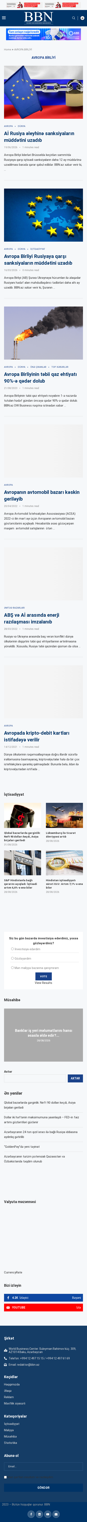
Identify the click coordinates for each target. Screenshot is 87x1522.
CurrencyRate (13, 1272)
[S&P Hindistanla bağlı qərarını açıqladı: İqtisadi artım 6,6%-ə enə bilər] (22, 862)
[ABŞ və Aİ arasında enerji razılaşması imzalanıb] (43, 573)
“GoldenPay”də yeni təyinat (22, 1147)
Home (7, 49)
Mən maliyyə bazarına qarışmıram (37, 968)
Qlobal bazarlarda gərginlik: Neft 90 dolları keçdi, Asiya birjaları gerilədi (22, 836)
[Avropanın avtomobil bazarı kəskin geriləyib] (43, 451)
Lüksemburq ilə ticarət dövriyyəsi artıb (61, 834)
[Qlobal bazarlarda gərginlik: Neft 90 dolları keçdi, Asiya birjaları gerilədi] (22, 815)
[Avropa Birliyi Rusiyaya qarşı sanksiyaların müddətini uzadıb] (43, 215)
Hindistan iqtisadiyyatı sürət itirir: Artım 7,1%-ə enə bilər (64, 884)
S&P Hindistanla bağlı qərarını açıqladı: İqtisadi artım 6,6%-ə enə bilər (20, 884)
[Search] (74, 18)
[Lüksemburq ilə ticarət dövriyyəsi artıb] (64, 815)
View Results (43, 983)
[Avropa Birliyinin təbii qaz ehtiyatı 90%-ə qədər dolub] (43, 333)
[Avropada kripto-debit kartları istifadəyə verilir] (43, 691)
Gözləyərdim (23, 958)
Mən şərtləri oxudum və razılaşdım (30, 1477)
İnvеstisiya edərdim (27, 949)
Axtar (8, 1071)
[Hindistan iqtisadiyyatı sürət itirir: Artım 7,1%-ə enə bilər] (64, 862)
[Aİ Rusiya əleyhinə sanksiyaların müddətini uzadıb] (43, 92)
